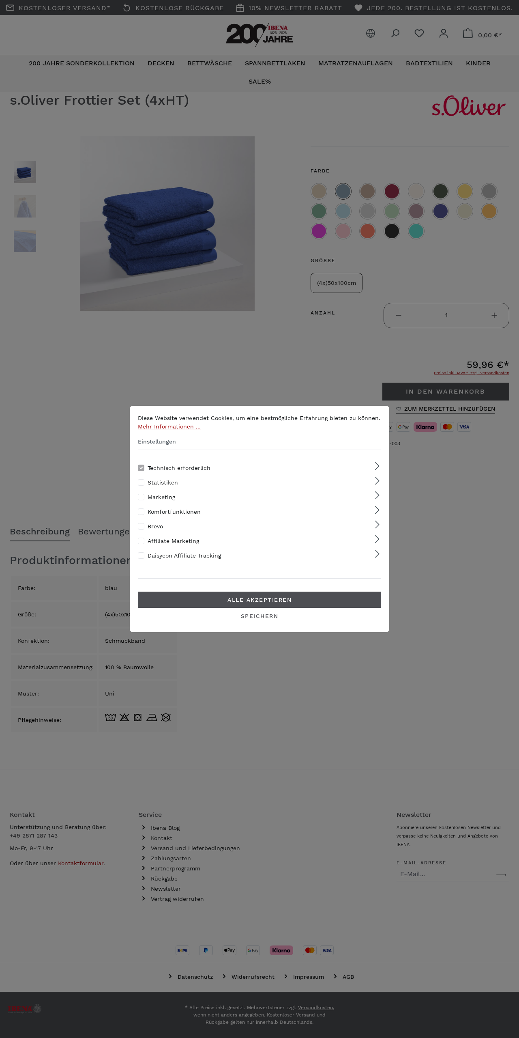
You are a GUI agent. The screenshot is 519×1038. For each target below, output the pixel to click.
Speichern (260, 616)
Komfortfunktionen (174, 511)
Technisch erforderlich (179, 468)
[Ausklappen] (377, 466)
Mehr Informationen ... (169, 426)
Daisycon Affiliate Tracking (184, 555)
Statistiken (163, 482)
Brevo (155, 526)
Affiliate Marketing (173, 541)
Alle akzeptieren (259, 600)
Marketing (161, 497)
